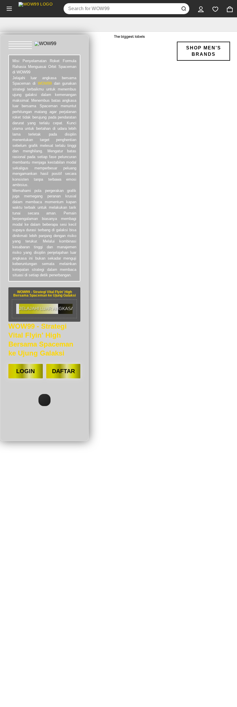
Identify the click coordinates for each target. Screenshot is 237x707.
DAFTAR (63, 371)
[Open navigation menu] (9, 8)
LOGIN (25, 371)
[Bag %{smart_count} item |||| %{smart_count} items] (230, 8)
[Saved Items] (215, 8)
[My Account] (201, 8)
